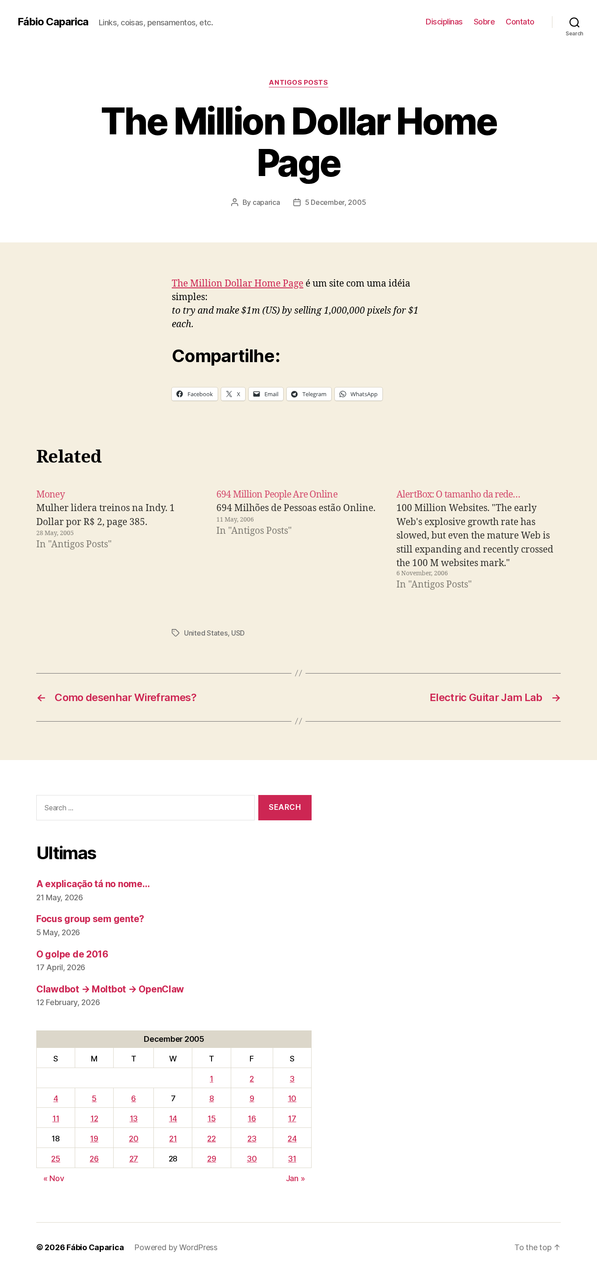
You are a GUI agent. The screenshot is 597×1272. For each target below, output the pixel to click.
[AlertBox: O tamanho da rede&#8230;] (478, 540)
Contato (520, 21)
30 (252, 1158)
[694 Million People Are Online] (298, 540)
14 (173, 1118)
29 (211, 1158)
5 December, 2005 (335, 202)
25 (55, 1158)
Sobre (484, 21)
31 (292, 1158)
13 (134, 1118)
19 (94, 1138)
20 (133, 1138)
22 (211, 1138)
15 (211, 1118)
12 (94, 1118)
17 (292, 1118)
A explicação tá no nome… (93, 883)
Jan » (295, 1178)
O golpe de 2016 (72, 954)
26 (94, 1158)
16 (252, 1118)
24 (292, 1138)
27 (133, 1158)
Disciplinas (444, 21)
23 (251, 1138)
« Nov (53, 1178)
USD (238, 633)
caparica (266, 202)
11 (55, 1118)
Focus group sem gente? (90, 918)
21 (173, 1138)
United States (206, 633)
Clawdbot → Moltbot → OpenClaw (110, 989)
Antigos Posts (298, 82)
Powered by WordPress (176, 1247)
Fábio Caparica (52, 22)
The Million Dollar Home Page (237, 284)
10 (292, 1098)
